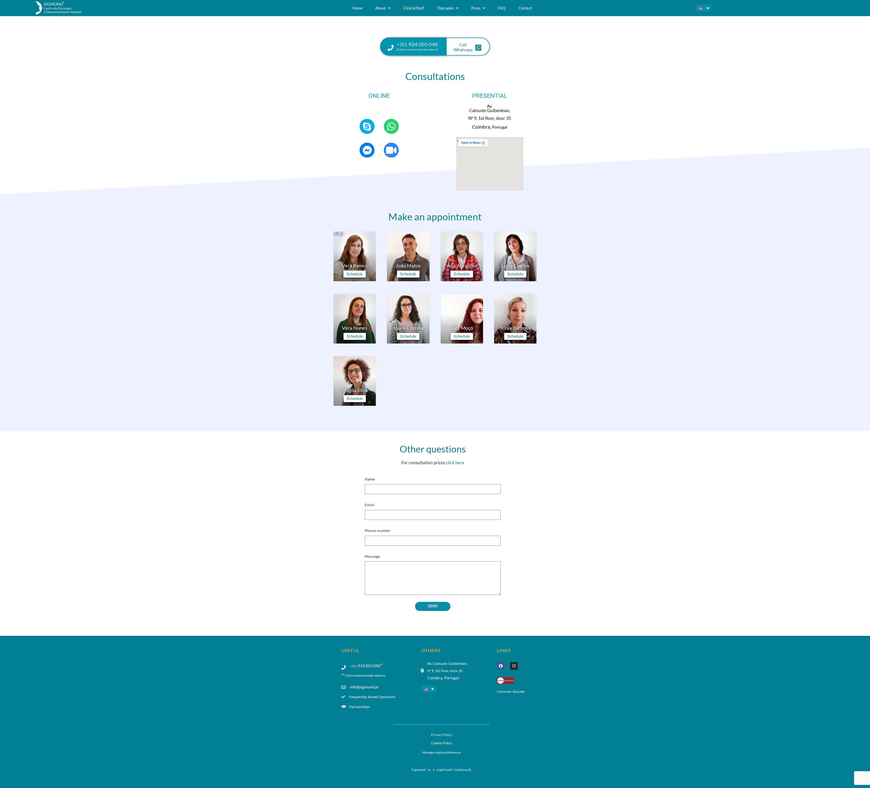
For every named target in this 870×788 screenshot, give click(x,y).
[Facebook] (501, 666)
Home (357, 8)
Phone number (378, 530)
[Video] (391, 150)
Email (370, 504)
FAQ (502, 8)
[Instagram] (514, 666)
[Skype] (367, 126)
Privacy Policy (441, 735)
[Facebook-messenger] (367, 150)
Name (370, 479)
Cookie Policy (441, 743)
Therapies (445, 8)
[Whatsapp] (391, 126)
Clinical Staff (414, 8)
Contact (525, 8)
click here (455, 462)
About (380, 8)
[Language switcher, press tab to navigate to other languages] (704, 8)
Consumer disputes (511, 691)
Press (475, 8)
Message (372, 556)
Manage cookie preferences (441, 752)
